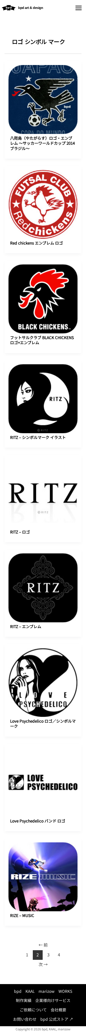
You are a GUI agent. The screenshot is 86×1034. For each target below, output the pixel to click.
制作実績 (23, 1000)
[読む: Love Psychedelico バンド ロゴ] (43, 778)
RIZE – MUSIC (22, 915)
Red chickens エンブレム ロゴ (36, 243)
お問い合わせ (24, 1019)
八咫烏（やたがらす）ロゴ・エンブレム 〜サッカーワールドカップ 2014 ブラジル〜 (42, 143)
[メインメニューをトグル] (78, 7)
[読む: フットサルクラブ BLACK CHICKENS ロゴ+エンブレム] (43, 294)
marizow (47, 991)
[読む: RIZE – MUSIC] (43, 872)
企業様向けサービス (52, 1000)
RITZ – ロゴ (20, 532)
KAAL (30, 991)
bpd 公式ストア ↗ (56, 1019)
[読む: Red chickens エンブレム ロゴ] (43, 200)
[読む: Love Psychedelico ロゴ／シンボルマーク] (43, 678)
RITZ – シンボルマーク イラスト (38, 437)
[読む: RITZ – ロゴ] (43, 489)
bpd (18, 991)
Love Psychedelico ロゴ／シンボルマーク (43, 723)
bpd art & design (30, 8)
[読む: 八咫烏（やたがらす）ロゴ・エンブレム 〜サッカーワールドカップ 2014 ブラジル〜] (43, 95)
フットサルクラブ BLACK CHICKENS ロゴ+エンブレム (42, 340)
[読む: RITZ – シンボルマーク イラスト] (43, 394)
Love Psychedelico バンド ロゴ (37, 821)
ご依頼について (33, 1009)
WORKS (65, 991)
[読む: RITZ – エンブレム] (43, 583)
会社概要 (58, 1009)
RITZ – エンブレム (25, 626)
